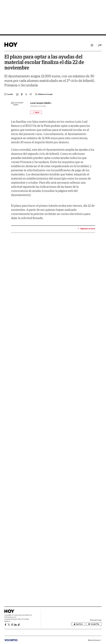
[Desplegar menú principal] (100, 45)
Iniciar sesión (92, 45)
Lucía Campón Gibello (40, 103)
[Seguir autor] (36, 112)
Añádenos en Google (45, 94)
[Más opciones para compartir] (30, 94)
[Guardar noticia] (8, 94)
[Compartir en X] (26, 94)
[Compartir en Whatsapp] (17, 94)
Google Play (95, 624)
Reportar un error (87, 228)
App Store (79, 624)
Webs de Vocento (94, 640)
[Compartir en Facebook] (21, 94)
